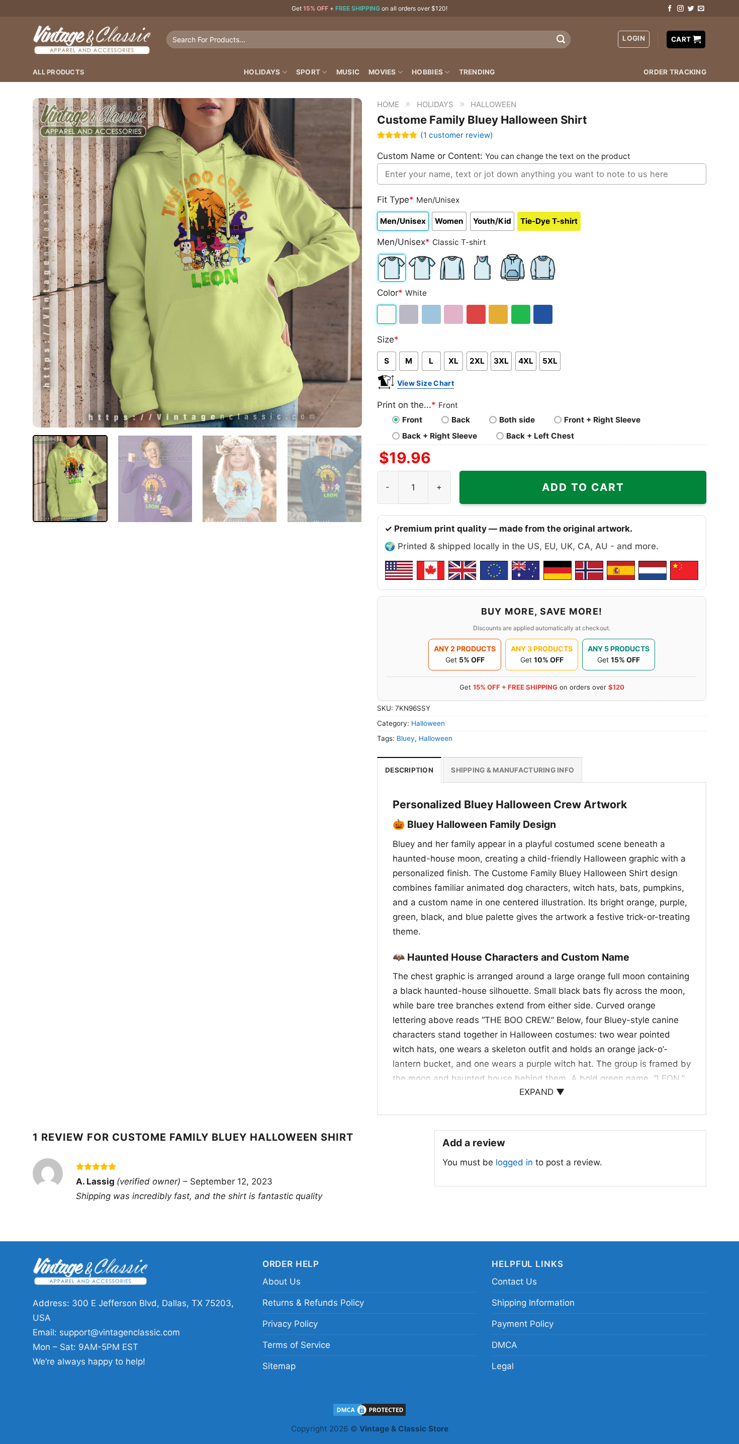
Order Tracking (674, 72)
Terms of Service (296, 1345)
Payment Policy (522, 1324)
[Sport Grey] (409, 314)
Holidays (262, 72)
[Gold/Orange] (499, 314)
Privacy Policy (290, 1324)
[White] (387, 314)
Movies (382, 72)
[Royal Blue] (543, 314)
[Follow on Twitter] (691, 9)
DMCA (504, 1345)
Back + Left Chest (540, 436)
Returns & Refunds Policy (313, 1303)
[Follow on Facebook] (670, 9)
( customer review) (456, 135)
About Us (281, 1282)
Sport (308, 72)
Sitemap (279, 1366)
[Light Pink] (454, 314)
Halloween (493, 104)
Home (388, 104)
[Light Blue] (432, 314)
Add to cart (583, 487)
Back (460, 419)
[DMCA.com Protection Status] (369, 1409)
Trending (477, 72)
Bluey (406, 738)
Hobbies (427, 72)
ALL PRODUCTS (58, 72)
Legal (503, 1366)
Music (347, 72)
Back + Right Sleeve (439, 436)
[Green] (521, 314)
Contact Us (514, 1282)
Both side (517, 419)
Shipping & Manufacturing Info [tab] (512, 770)
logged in (514, 1162)
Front (412, 419)
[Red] (477, 314)
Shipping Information (533, 1303)
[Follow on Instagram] (680, 9)
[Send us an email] (701, 9)
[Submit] (560, 40)
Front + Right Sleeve (602, 419)
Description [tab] (409, 770)
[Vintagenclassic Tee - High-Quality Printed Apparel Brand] (92, 39)
